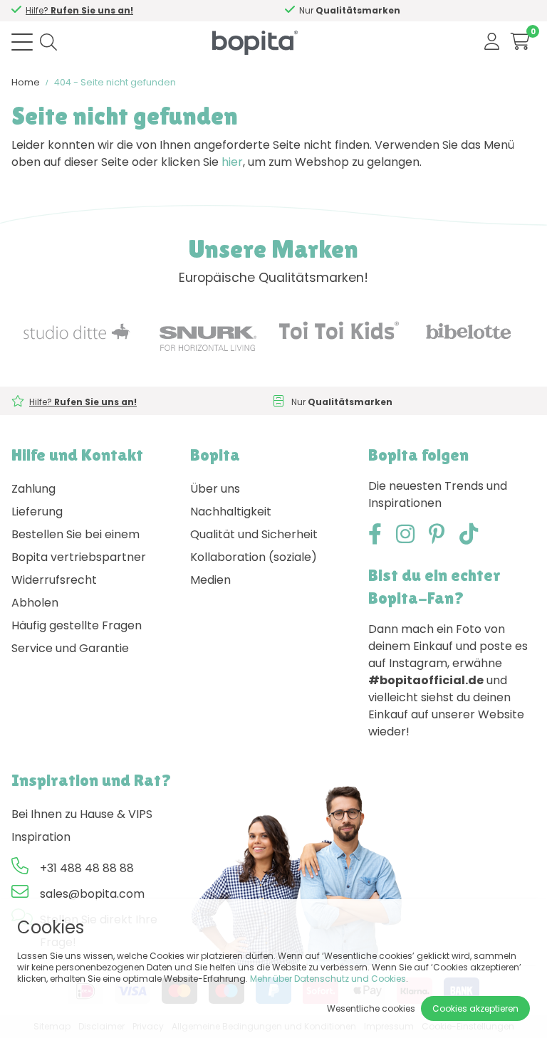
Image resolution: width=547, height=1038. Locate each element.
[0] (520, 41)
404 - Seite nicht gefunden (115, 82)
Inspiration (41, 837)
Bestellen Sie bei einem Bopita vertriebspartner (78, 545)
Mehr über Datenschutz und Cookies (328, 979)
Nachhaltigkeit (230, 511)
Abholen (34, 602)
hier (232, 162)
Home (25, 82)
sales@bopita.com (92, 894)
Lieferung (37, 511)
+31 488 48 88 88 (87, 868)
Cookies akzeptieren (475, 1008)
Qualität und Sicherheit (254, 534)
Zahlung (33, 489)
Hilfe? (79, 10)
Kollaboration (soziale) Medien (253, 568)
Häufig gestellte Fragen (76, 625)
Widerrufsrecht (54, 580)
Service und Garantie (70, 648)
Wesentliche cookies (371, 1008)
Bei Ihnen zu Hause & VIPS (81, 814)
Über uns (215, 489)
